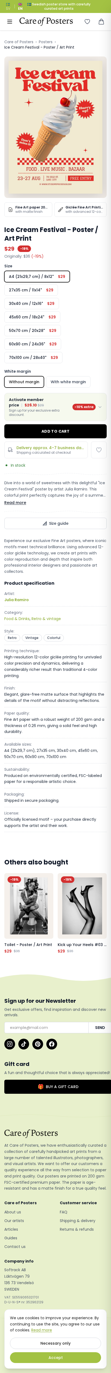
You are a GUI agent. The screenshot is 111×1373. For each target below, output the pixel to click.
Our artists (14, 1220)
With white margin (68, 382)
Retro (12, 637)
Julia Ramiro (16, 600)
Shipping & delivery (77, 1220)
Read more (15, 502)
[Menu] (9, 21)
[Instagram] (9, 1044)
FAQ (63, 1212)
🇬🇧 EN (20, 6)
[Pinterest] (37, 1044)
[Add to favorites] (99, 450)
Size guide (58, 523)
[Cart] (101, 21)
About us (12, 1212)
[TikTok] (23, 1044)
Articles (11, 1229)
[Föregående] (9, 913)
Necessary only (55, 1343)
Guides (10, 1238)
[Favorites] (87, 21)
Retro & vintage (46, 618)
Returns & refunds (77, 1229)
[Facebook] (51, 1044)
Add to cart (55, 431)
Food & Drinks (17, 618)
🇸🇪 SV (8, 6)
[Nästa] (101, 913)
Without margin (24, 382)
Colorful (53, 637)
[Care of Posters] (55, 1133)
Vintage (32, 637)
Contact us (15, 1246)
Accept (55, 1357)
